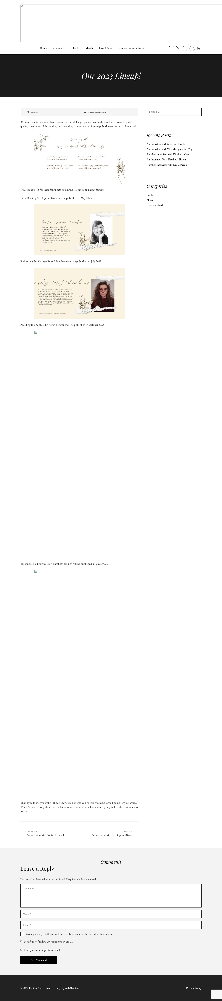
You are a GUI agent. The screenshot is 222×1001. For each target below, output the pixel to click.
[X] (178, 48)
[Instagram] (185, 48)
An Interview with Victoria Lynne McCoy (169, 149)
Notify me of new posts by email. (42, 950)
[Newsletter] (192, 48)
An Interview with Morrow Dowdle (166, 144)
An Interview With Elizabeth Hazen (166, 159)
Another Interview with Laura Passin (167, 164)
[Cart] (198, 48)
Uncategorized (100, 111)
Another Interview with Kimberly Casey (169, 154)
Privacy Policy (194, 988)
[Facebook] (171, 48)
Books (150, 195)
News (150, 200)
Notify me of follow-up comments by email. (48, 941)
